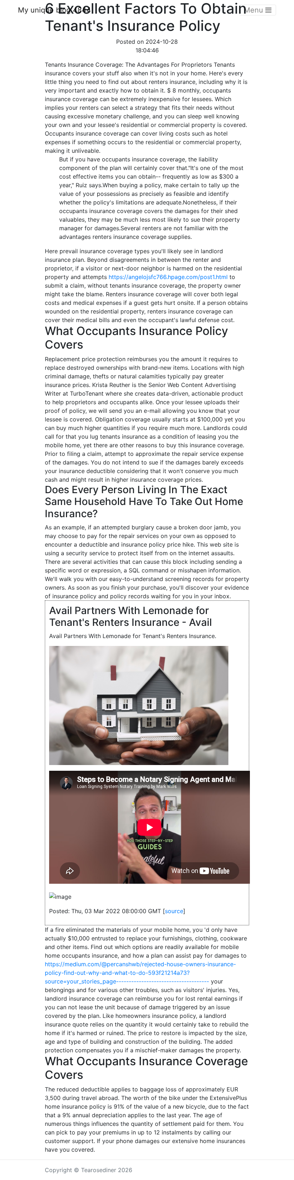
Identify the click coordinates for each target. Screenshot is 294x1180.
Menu (254, 10)
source (174, 911)
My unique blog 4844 (54, 10)
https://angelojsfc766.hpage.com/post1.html (168, 276)
